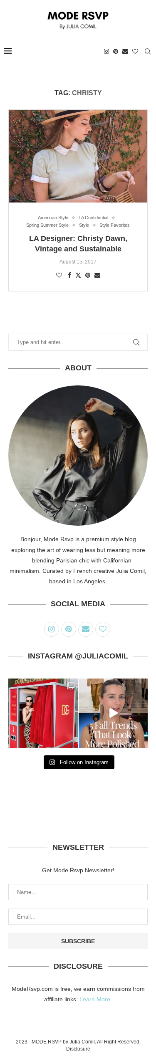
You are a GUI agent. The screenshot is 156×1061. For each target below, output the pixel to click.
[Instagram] (106, 51)
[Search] (148, 51)
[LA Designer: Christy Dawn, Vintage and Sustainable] (78, 156)
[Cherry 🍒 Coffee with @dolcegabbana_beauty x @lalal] (43, 713)
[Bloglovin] (135, 51)
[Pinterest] (115, 51)
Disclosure (78, 1049)
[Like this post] (59, 275)
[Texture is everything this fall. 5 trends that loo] (113, 713)
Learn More (94, 999)
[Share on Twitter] (78, 275)
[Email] (125, 51)
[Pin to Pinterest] (87, 275)
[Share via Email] (97, 275)
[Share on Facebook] (69, 275)
